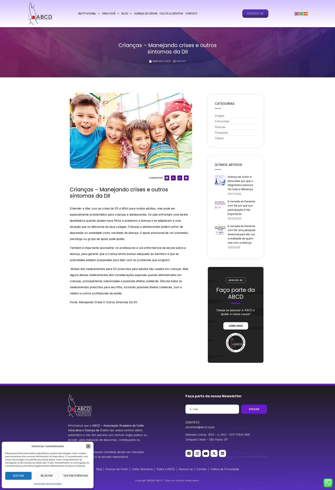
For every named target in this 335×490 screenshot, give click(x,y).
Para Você (109, 13)
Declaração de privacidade (48, 483)
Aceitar (18, 475)
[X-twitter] (214, 453)
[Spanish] (306, 13)
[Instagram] (197, 453)
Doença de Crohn (145, 13)
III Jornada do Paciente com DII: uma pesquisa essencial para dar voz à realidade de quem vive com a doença (241, 234)
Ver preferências (75, 475)
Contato (191, 13)
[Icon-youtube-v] (205, 453)
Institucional (87, 13)
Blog (125, 13)
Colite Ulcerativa (171, 13)
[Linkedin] (222, 453)
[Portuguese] (301, 13)
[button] (88, 446)
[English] (297, 13)
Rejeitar (47, 475)
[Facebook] (188, 453)
